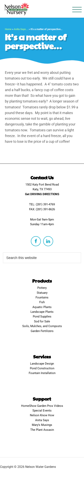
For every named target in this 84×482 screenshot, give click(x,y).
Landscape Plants (42, 312)
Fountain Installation (42, 373)
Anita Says (42, 420)
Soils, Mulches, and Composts (42, 326)
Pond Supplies (42, 316)
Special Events (42, 410)
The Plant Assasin (42, 430)
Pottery (42, 288)
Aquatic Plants (42, 307)
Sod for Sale (42, 321)
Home (8, 29)
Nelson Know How (42, 415)
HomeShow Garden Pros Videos (42, 406)
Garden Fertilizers (42, 331)
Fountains (42, 297)
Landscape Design (42, 363)
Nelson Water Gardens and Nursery (16, 9)
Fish (42, 302)
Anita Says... (21, 29)
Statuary (42, 293)
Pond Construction (42, 368)
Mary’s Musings (42, 425)
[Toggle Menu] (77, 10)
